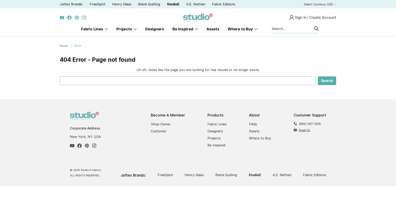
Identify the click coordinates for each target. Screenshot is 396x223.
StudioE (173, 4)
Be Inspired (183, 29)
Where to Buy (241, 29)
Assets (212, 29)
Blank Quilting (149, 4)
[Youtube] (62, 17)
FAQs (253, 124)
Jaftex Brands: (71, 4)
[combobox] (295, 29)
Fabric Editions (223, 4)
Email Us (304, 130)
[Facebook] (69, 17)
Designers (154, 29)
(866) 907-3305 (310, 124)
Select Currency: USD (319, 4)
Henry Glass (121, 4)
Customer (158, 131)
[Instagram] (84, 17)
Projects (125, 29)
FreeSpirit (97, 4)
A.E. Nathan (195, 4)
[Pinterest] (77, 17)
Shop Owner (161, 124)
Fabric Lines (93, 29)
